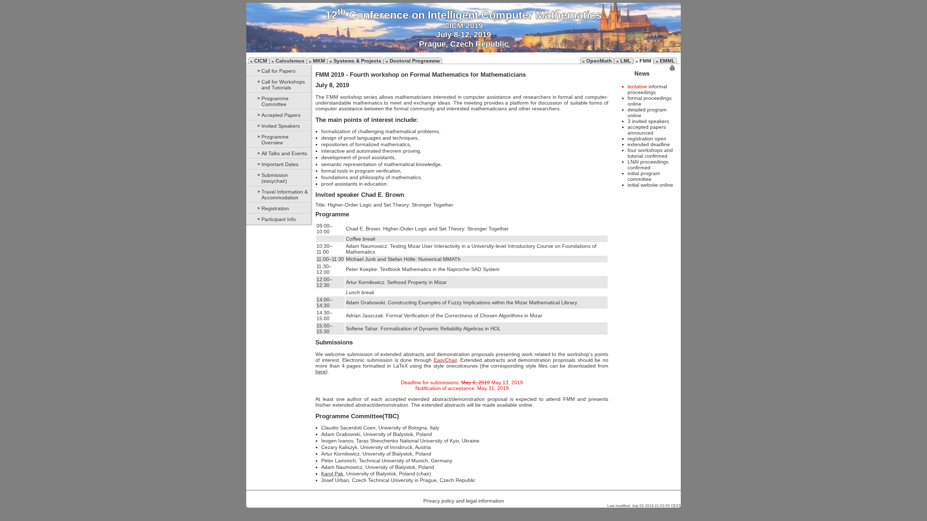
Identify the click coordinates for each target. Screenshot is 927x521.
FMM (645, 61)
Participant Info (278, 219)
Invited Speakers (280, 126)
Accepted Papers (281, 115)
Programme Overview (275, 139)
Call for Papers (278, 71)
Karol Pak (332, 473)
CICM (260, 61)
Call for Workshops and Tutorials (283, 84)
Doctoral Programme (415, 61)
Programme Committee (275, 101)
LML (625, 61)
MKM (319, 61)
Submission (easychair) (274, 178)
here (320, 371)
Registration (275, 208)
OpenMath (599, 61)
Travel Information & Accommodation (284, 194)
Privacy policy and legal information (463, 501)
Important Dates (279, 164)
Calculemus (290, 61)
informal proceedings (647, 89)
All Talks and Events (284, 153)
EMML (667, 61)
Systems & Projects (357, 61)
